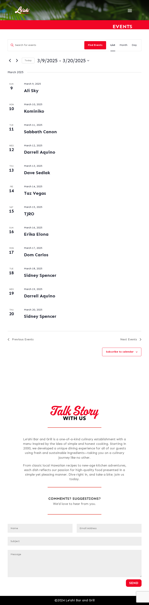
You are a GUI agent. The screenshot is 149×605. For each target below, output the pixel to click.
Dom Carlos (36, 254)
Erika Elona (36, 234)
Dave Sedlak (37, 172)
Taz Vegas (35, 193)
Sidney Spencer (40, 275)
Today (28, 60)
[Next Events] (17, 60)
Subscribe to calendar (120, 351)
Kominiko (34, 111)
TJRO (29, 213)
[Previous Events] (10, 60)
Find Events (95, 45)
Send (133, 583)
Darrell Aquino (39, 152)
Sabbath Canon (40, 131)
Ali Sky (31, 90)
